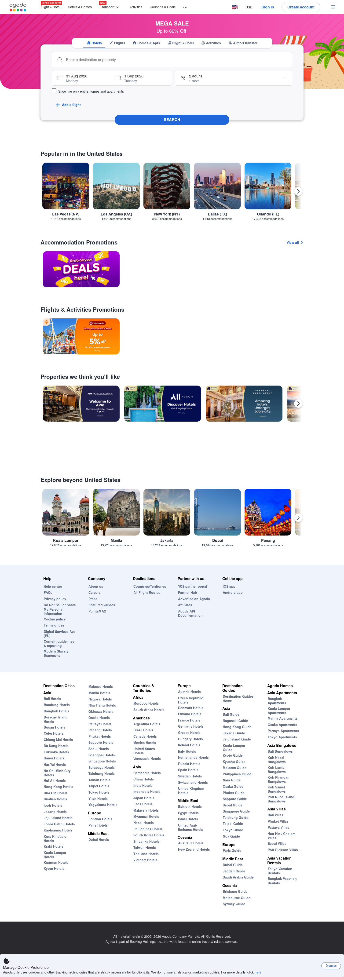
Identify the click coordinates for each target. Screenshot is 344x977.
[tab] (94, 43)
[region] (172, 193)
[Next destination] (298, 191)
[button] (110, 7)
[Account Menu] (333, 7)
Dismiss (331, 965)
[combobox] (176, 59)
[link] (81, 269)
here (258, 972)
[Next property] (298, 403)
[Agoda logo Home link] (18, 7)
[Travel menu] (183, 7)
